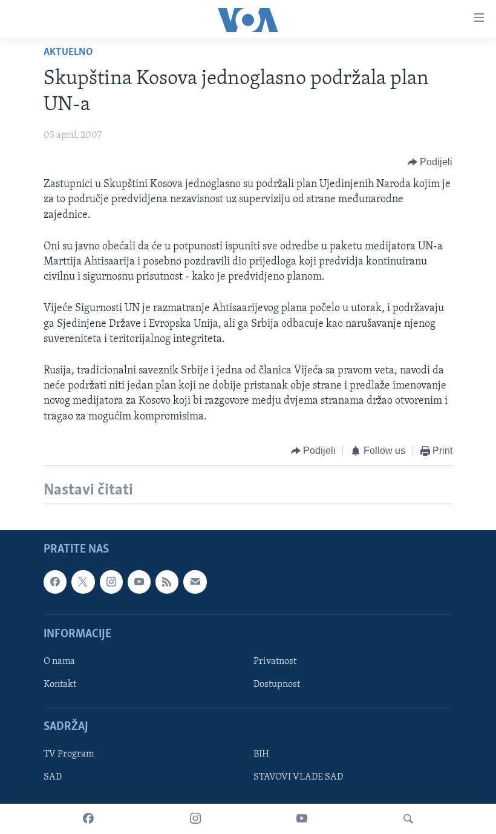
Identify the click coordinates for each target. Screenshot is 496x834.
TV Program (69, 755)
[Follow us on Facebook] (55, 581)
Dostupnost (276, 684)
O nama (59, 661)
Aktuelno (68, 52)
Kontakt (60, 684)
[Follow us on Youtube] (139, 581)
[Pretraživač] (408, 819)
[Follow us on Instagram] (111, 581)
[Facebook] (88, 819)
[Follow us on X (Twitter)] (82, 581)
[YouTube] (302, 819)
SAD (53, 778)
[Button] (430, 162)
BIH (261, 755)
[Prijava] (194, 581)
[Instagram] (195, 819)
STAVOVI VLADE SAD (298, 778)
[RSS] (166, 581)
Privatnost (274, 661)
